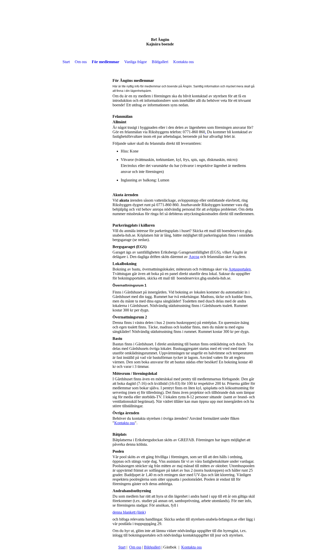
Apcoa (194, 257)
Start (66, 62)
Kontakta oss (183, 62)
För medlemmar (105, 62)
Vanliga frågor (135, 62)
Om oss (81, 62)
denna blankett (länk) (129, 512)
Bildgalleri (160, 62)
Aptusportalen (239, 269)
